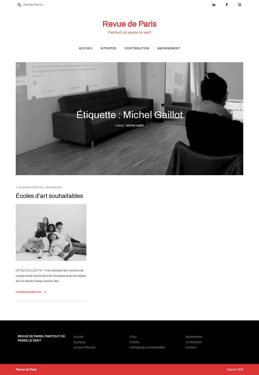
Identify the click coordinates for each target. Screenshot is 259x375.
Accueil (86, 48)
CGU (133, 336)
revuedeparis (53, 187)
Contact (191, 347)
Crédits (134, 342)
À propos (108, 48)
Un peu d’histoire (84, 347)
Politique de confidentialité (147, 347)
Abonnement (168, 48)
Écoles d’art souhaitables (49, 196)
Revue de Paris (129, 24)
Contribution (137, 48)
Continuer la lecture (28, 291)
